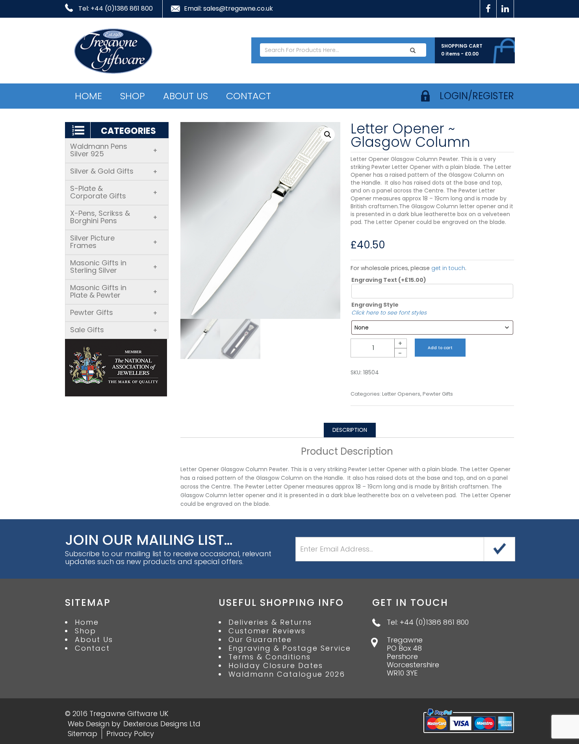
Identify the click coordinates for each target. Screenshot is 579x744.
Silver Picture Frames (114, 241)
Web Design (88, 724)
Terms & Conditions (269, 657)
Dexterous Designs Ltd (161, 724)
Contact (248, 95)
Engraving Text (388, 280)
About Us (185, 95)
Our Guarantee (260, 639)
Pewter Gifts (114, 312)
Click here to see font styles (389, 312)
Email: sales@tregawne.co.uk (228, 8)
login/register (477, 95)
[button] (328, 135)
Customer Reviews (267, 631)
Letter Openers (401, 394)
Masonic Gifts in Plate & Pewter (114, 291)
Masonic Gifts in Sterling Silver (114, 266)
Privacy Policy (130, 733)
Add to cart (440, 348)
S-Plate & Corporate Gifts (114, 192)
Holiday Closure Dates (275, 665)
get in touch (448, 268)
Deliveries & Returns (270, 622)
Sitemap (82, 733)
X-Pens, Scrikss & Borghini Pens (114, 217)
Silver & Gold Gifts (114, 171)
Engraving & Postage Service (289, 648)
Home (88, 95)
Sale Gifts (114, 330)
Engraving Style (375, 305)
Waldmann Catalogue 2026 (286, 674)
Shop (132, 95)
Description (349, 430)
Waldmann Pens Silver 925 (114, 150)
